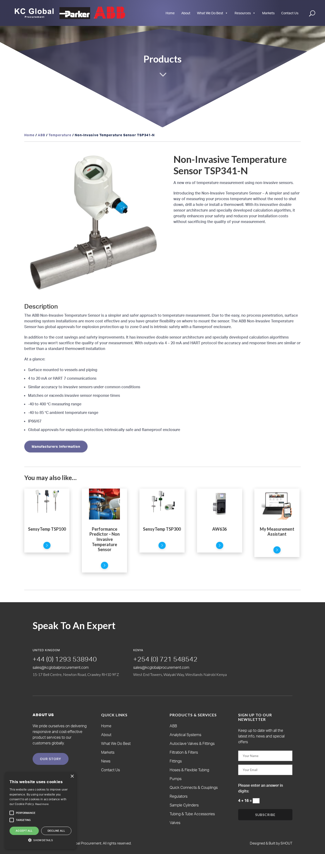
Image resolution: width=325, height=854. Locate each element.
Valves (175, 822)
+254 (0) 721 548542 (165, 659)
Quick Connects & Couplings (194, 787)
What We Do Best (210, 13)
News (105, 761)
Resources (243, 13)
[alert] (40, 810)
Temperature (60, 135)
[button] (154, 161)
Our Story (50, 759)
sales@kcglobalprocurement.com (61, 667)
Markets (268, 13)
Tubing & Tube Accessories (192, 813)
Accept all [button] (24, 830)
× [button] (72, 776)
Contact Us (289, 13)
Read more (42, 804)
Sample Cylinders (184, 805)
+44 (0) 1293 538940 (65, 659)
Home (170, 13)
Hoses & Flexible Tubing (189, 769)
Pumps (176, 778)
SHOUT (286, 843)
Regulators (178, 796)
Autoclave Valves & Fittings (192, 743)
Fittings (176, 761)
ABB (41, 135)
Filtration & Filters (184, 752)
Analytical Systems (185, 734)
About (185, 13)
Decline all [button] (56, 830)
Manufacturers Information (56, 446)
